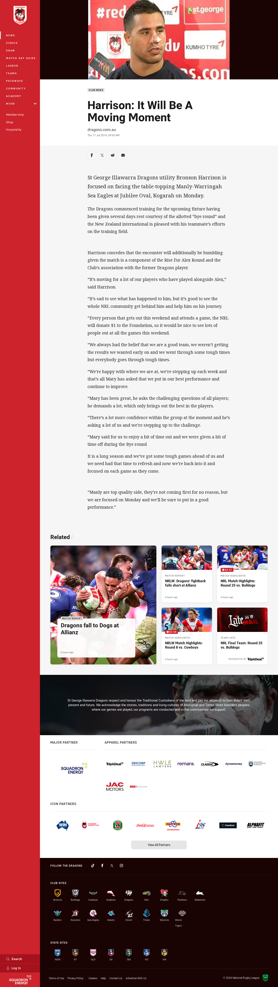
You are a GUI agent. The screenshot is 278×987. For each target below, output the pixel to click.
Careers (93, 978)
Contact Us (115, 978)
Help (103, 978)
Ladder (12, 65)
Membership (15, 114)
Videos (12, 42)
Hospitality (14, 129)
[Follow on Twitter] (112, 865)
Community (16, 88)
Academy (13, 96)
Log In (16, 968)
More (10, 103)
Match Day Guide (21, 58)
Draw (10, 50)
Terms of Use (56, 978)
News (10, 35)
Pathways (14, 80)
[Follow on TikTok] (92, 865)
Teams (11, 73)
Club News (96, 90)
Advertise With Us (136, 978)
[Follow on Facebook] (102, 865)
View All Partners (159, 845)
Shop (9, 122)
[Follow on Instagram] (121, 865)
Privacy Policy (75, 978)
